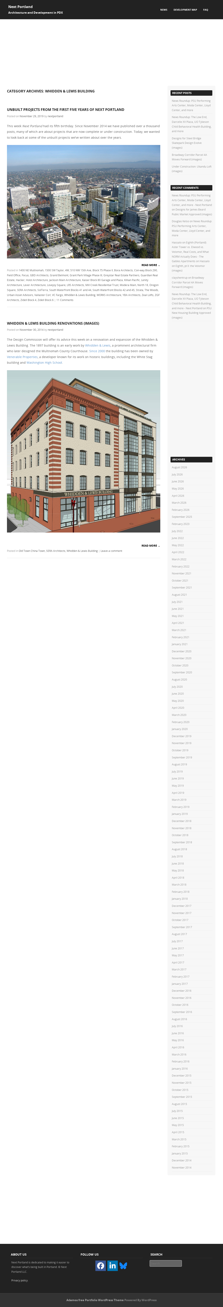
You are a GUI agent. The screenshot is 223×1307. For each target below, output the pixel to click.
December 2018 (181, 821)
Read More (151, 265)
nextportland (55, 116)
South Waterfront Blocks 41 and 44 (70, 290)
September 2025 (182, 516)
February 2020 (180, 722)
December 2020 (181, 651)
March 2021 (179, 630)
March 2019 (179, 799)
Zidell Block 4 (28, 300)
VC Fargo (57, 295)
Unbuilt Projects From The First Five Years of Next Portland (65, 109)
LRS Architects (75, 285)
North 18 (142, 285)
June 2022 (178, 538)
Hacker (20, 280)
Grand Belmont (59, 275)
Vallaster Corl (42, 295)
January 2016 (180, 1068)
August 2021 (179, 594)
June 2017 (178, 948)
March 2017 (179, 969)
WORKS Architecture (109, 295)
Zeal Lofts (148, 295)
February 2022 (180, 566)
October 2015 (180, 1090)
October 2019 (180, 750)
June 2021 (178, 608)
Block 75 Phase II (103, 270)
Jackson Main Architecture (65, 280)
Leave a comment (111, 550)
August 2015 (179, 1104)
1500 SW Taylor (54, 270)
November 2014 (181, 1167)
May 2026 (178, 488)
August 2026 (179, 467)
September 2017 (182, 927)
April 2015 (178, 1132)
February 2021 (180, 637)
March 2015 (179, 1139)
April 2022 (178, 552)
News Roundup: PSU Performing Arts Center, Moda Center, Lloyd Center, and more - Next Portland (192, 200)
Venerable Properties (22, 357)
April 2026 (178, 495)
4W (67, 270)
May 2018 (178, 870)
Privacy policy (19, 1280)
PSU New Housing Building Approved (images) (192, 312)
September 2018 (182, 842)
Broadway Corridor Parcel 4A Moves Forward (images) (188, 282)
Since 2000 (97, 351)
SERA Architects (26, 290)
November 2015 (181, 1082)
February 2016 (180, 1061)
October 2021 (180, 580)
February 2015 (180, 1146)
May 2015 (178, 1125)
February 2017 (180, 976)
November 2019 (181, 743)
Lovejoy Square (56, 285)
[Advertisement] (111, 51)
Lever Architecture (34, 285)
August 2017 (179, 934)
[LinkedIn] (112, 1266)
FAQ (205, 9)
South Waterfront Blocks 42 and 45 (114, 290)
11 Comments (64, 300)
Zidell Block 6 (46, 300)
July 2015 (177, 1111)
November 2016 (181, 998)
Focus (25, 275)
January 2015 (180, 1153)
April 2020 (178, 707)
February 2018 (180, 891)
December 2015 (181, 1075)
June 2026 (178, 481)
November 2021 (181, 573)
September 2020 (182, 672)
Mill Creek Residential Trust (101, 285)
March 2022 (179, 559)
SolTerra (42, 290)
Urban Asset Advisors (20, 295)
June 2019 (178, 778)
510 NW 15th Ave (80, 270)
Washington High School (44, 362)
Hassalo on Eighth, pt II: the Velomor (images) (190, 265)
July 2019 (177, 771)
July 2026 (177, 474)
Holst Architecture (37, 280)
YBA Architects (131, 295)
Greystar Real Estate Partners (121, 275)
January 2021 (180, 644)
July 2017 (177, 941)
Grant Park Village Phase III (86, 275)
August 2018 (179, 849)
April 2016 (178, 1047)
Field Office (13, 275)
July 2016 (177, 1026)
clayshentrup (180, 277)
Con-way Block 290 (145, 270)
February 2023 (180, 524)
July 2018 (177, 856)
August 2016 (179, 1019)
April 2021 (178, 623)
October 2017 (180, 920)
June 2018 (178, 863)
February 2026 (180, 509)
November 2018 (181, 828)
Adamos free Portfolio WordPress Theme (95, 1300)
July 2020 (177, 686)
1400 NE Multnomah (31, 270)
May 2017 (178, 955)
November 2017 (181, 913)
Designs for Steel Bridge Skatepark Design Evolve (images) (187, 142)
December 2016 (181, 990)
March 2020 (179, 715)
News (163, 9)
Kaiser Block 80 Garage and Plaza (102, 280)
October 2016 (180, 1004)
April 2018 (178, 877)
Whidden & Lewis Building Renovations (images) (53, 323)
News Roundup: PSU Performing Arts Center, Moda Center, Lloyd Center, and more (191, 105)
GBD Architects (39, 275)
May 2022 (178, 545)
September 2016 (182, 1012)
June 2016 (178, 1033)
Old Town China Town (32, 550)
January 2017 (180, 983)
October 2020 (180, 665)
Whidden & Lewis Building (79, 295)
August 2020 (179, 679)
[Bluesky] (123, 1265)
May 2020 (178, 700)
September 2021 (182, 587)
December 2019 (181, 736)
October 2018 (180, 835)
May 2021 (178, 616)
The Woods (151, 290)
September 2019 (182, 757)
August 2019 (179, 764)
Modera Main (128, 285)
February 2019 (180, 807)
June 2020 (178, 693)
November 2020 (181, 658)
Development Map (185, 9)
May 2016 (178, 1040)
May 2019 (178, 785)
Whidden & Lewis (97, 345)
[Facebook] (100, 1266)
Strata (139, 290)
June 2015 (178, 1118)
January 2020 (180, 729)
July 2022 (177, 531)
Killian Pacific (132, 280)
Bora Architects (123, 270)
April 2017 (178, 962)
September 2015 (182, 1096)
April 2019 (178, 792)
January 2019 (180, 813)
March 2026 (179, 502)
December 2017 (181, 906)
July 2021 (177, 601)
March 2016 (179, 1054)
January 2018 (180, 898)
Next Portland (20, 6)
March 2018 (179, 884)
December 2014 (181, 1160)
